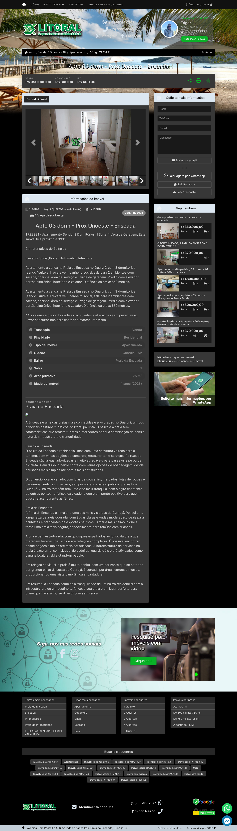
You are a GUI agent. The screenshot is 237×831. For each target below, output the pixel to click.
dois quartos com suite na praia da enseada (179, 219)
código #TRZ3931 (45, 762)
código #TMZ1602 (190, 761)
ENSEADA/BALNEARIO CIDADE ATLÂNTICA (44, 732)
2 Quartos (130, 712)
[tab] (36, 99)
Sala (77, 731)
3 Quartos (130, 718)
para (137, 774)
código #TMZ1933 (128, 761)
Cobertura (80, 712)
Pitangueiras (33, 718)
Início (31, 52)
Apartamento (77, 52)
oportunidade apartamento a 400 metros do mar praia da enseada (183, 323)
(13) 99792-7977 (121, 22)
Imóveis (35, 4)
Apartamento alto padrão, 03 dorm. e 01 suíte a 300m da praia (182, 271)
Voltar (208, 52)
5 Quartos (130, 731)
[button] (156, 29)
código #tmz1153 (50, 768)
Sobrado (79, 724)
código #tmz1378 (159, 761)
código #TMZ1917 (108, 774)
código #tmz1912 (143, 768)
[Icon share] (62, 653)
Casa (77, 718)
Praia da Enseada (36, 706)
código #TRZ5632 (133, 780)
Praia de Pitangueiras (38, 724)
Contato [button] (75, 4)
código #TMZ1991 (81, 768)
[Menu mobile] (24, 5)
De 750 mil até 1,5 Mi (186, 718)
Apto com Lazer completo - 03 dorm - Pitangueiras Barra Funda (181, 297)
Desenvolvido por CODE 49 (201, 828)
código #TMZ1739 (112, 768)
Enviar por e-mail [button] (186, 160)
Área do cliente (199, 4)
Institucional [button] (52, 4)
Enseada (30, 712)
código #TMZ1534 (102, 780)
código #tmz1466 (96, 761)
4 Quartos (130, 724)
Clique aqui (164, 361)
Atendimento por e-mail (96, 807)
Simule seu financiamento (106, 4)
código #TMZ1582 (76, 774)
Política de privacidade (170, 828)
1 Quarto (129, 706)
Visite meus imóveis (167, 38)
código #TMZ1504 (165, 774)
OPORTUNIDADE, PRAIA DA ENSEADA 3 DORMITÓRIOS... (182, 245)
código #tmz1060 (45, 774)
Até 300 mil (180, 706)
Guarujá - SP (58, 52)
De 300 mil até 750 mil (187, 712)
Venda (42, 52)
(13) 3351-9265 (122, 29)
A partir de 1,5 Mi (183, 724)
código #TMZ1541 (174, 768)
